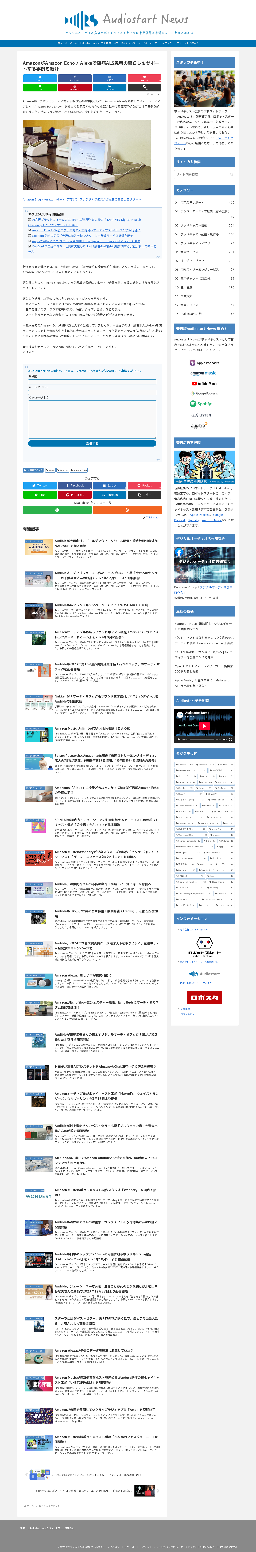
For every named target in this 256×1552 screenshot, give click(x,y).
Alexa (52, 470)
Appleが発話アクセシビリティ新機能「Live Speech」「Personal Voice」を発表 (86, 241)
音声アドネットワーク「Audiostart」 (199, 961)
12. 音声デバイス (34, 470)
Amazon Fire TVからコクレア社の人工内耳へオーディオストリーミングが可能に (86, 230)
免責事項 (185, 1008)
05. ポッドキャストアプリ (204, 243)
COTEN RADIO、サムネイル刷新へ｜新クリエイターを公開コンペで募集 (204, 654)
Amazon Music (212, 520)
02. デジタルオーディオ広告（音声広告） (204, 214)
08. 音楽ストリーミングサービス (204, 270)
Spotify (193, 520)
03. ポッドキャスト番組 (204, 225)
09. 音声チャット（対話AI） (204, 278)
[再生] (178, 739)
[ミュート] (225, 739)
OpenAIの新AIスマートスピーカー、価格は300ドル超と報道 (204, 669)
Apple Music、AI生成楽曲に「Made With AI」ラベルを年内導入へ (203, 683)
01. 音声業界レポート (204, 203)
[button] (144, 87)
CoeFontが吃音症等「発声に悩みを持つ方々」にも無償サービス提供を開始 (82, 236)
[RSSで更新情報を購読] (127, 510)
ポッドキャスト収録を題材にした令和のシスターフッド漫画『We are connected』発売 (204, 640)
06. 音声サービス (204, 252)
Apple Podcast (200, 515)
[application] (204, 726)
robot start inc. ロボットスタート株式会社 (51, 1528)
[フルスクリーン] (230, 739)
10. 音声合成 (204, 287)
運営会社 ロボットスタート (194, 929)
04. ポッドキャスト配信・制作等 (204, 234)
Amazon (64, 470)
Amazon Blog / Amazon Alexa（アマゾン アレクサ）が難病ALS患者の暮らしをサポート (82, 199)
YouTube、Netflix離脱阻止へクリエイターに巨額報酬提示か (203, 626)
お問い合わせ (187, 1014)
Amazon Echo (80, 470)
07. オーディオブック (204, 261)
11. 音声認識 (204, 296)
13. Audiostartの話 (204, 314)
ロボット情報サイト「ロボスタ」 (197, 983)
